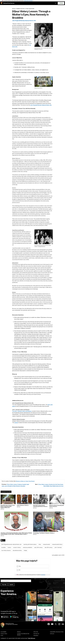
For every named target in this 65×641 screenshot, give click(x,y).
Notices (19, 631)
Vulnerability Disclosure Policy (57, 631)
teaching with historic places (30, 544)
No (19, 570)
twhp (40, 544)
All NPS (11, 584)
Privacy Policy (4, 633)
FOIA (2, 635)
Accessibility (3, 631)
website (16, 422)
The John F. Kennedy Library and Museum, (22, 411)
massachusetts (46, 544)
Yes (20, 566)
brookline (3, 547)
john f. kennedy (58, 547)
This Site (4, 584)
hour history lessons (6, 550)
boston (9, 547)
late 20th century (48, 547)
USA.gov (52, 633)
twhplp (25, 550)
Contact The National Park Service (23, 634)
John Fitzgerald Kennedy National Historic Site (24, 20)
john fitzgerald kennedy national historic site (11, 544)
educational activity (17, 550)
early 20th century (38, 547)
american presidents (27, 547)
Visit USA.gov (31, 638)
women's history (17, 547)
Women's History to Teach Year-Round (25, 481)
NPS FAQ (36, 631)
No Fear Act (36, 633)
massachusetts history (57, 544)
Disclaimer (36, 635)
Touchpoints (43, 574)
